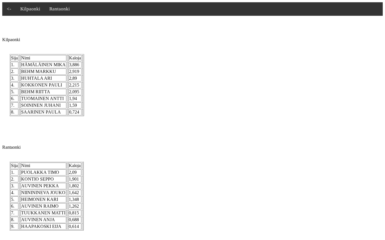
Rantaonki (59, 9)
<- (9, 9)
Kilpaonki (30, 9)
